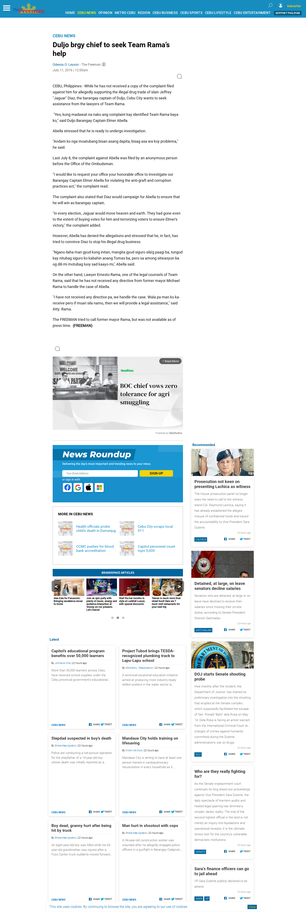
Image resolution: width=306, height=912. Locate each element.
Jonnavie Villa (62, 663)
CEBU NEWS (86, 13)
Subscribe (294, 6)
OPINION (105, 13)
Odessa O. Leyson (66, 65)
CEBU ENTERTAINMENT (252, 13)
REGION (144, 13)
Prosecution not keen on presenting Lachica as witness (222, 484)
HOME (70, 13)
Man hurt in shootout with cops (150, 825)
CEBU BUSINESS (165, 13)
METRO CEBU (125, 13)
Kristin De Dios (134, 750)
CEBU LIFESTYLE (218, 13)
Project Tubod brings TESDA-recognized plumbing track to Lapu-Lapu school (148, 656)
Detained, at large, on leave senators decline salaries (219, 586)
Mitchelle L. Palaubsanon (139, 667)
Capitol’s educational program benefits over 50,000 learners (77, 653)
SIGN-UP (156, 473)
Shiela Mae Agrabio (65, 745)
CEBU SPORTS (191, 13)
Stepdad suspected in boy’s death (81, 738)
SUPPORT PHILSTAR (288, 13)
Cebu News (64, 35)
